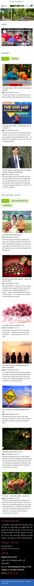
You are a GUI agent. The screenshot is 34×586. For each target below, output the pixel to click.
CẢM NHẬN (7, 205)
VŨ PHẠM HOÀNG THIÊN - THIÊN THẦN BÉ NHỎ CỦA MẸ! (16, 89)
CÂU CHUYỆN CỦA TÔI (19, 201)
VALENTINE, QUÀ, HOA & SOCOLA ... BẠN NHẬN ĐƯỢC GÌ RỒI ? (16, 280)
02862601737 (20, 1)
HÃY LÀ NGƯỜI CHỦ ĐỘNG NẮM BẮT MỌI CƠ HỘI (16, 410)
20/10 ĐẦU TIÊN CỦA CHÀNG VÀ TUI (13, 325)
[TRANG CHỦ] (17, 6)
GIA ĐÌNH (14, 58)
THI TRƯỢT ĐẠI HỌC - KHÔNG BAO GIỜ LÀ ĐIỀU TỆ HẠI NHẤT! (15, 366)
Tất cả (5, 58)
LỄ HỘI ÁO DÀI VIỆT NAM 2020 (11, 235)
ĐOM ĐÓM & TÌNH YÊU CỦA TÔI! (12, 452)
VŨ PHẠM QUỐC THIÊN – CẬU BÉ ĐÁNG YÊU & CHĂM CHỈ (16, 127)
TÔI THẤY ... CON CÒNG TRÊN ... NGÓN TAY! (15, 496)
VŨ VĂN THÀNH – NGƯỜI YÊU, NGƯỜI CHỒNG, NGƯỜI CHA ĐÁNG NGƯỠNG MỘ (16, 171)
